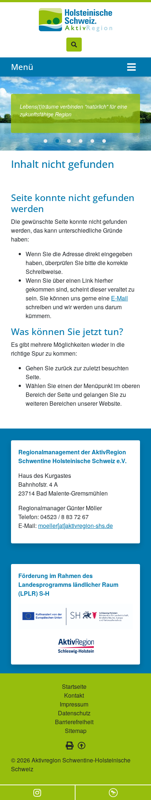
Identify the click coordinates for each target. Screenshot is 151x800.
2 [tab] (57, 141)
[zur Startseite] (75, 20)
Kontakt (74, 695)
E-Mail (119, 298)
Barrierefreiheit (74, 722)
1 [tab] (45, 141)
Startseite (74, 686)
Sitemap (75, 730)
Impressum (74, 704)
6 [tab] (104, 141)
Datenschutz (74, 713)
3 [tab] (69, 141)
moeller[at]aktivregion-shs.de (75, 525)
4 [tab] (80, 141)
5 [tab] (92, 141)
